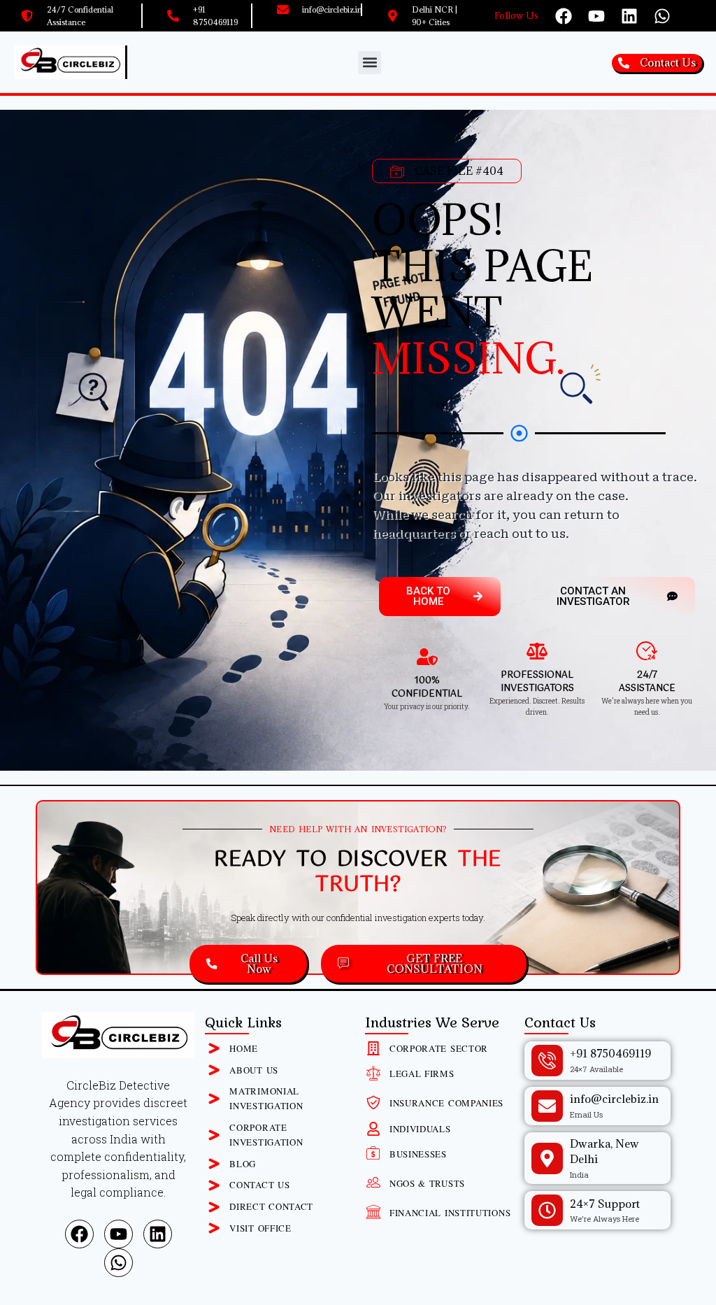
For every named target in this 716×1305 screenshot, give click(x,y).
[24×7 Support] (547, 1210)
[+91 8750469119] (547, 1060)
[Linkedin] (629, 16)
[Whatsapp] (662, 16)
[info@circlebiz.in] (547, 1106)
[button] (369, 62)
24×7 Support (605, 1204)
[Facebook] (563, 16)
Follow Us (516, 15)
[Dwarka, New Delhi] (547, 1158)
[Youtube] (596, 16)
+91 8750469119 (610, 1053)
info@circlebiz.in (614, 1099)
